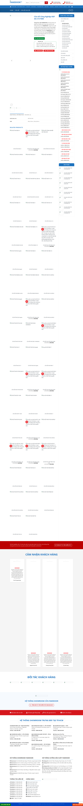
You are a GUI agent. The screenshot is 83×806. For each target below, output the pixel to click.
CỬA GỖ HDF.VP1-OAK (17, 413)
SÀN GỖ (51, 6)
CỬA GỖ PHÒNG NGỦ (66, 41)
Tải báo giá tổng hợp (33, 712)
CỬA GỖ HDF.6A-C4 (33, 486)
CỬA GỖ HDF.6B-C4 (17, 148)
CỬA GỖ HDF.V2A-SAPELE (49, 317)
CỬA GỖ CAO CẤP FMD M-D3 (49, 245)
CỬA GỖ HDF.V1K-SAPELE (49, 293)
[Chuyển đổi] (73, 19)
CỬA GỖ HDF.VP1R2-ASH (17, 437)
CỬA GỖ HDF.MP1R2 (33, 534)
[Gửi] (46, 2)
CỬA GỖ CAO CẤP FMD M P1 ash (33, 437)
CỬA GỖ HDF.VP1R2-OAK (17, 341)
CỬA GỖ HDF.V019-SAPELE (17, 172)
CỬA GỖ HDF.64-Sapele (17, 269)
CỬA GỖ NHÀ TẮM (65, 36)
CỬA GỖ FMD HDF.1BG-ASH (49, 148)
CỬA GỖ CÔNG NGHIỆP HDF (67, 26)
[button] (69, 7)
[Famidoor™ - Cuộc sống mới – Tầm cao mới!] (17, 2)
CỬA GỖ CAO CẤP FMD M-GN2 (33, 462)
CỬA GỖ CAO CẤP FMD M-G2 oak (49, 462)
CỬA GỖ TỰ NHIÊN (65, 46)
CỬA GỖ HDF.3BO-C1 (49, 413)
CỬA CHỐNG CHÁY (21, 6)
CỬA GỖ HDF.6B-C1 (33, 221)
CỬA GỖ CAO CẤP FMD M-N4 (33, 148)
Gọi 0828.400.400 (6, 804)
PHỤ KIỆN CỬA (40, 6)
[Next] (30, 60)
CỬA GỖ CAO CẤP (25, 10)
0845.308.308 (61, 749)
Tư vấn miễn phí (78, 804)
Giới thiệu (14, 6)
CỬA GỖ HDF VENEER (66, 30)
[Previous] (12, 60)
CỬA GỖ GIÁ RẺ (65, 28)
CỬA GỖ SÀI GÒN (65, 44)
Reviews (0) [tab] (28, 114)
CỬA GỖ (28, 6)
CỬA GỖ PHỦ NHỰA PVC (66, 43)
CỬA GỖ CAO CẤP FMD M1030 (49, 389)
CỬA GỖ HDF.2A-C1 (33, 172)
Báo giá (56, 6)
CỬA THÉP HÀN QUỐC (65, 55)
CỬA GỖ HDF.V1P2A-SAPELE (49, 437)
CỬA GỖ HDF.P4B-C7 (49, 365)
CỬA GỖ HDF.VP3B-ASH (17, 486)
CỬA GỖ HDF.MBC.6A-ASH (17, 293)
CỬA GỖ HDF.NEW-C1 (49, 172)
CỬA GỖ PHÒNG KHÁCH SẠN (67, 39)
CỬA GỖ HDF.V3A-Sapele (17, 317)
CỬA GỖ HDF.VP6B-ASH (49, 510)
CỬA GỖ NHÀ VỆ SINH (66, 38)
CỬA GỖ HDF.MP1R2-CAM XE (33, 197)
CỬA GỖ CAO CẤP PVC (66, 25)
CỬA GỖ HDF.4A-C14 (49, 221)
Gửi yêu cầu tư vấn (17, 712)
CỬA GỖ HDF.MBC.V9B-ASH (33, 293)
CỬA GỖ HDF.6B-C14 (17, 221)
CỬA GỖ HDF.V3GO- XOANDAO (33, 341)
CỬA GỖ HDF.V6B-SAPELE (49, 486)
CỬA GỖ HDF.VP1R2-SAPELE (17, 510)
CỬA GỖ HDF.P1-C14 (49, 197)
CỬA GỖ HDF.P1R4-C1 (17, 197)
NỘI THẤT (46, 6)
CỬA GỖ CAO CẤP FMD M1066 (49, 341)
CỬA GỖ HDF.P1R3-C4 (17, 534)
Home (11, 10)
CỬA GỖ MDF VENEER (66, 34)
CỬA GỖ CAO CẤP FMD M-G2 (33, 389)
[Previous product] (72, 10)
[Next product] (70, 10)
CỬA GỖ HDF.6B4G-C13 (33, 245)
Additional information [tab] (17, 114)
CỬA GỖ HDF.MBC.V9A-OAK (17, 245)
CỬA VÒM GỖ (64, 48)
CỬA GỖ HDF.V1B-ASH (33, 413)
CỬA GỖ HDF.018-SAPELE (33, 510)
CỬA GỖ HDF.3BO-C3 (49, 269)
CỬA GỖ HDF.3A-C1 (17, 365)
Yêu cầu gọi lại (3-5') (50, 712)
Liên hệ (64, 6)
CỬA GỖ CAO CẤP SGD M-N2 (33, 317)
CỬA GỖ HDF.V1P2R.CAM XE (17, 389)
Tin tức (61, 6)
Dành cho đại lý (66, 712)
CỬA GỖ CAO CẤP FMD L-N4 (17, 462)
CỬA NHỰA (33, 6)
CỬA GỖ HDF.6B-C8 (33, 269)
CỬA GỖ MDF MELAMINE (66, 33)
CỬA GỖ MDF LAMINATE (66, 31)
